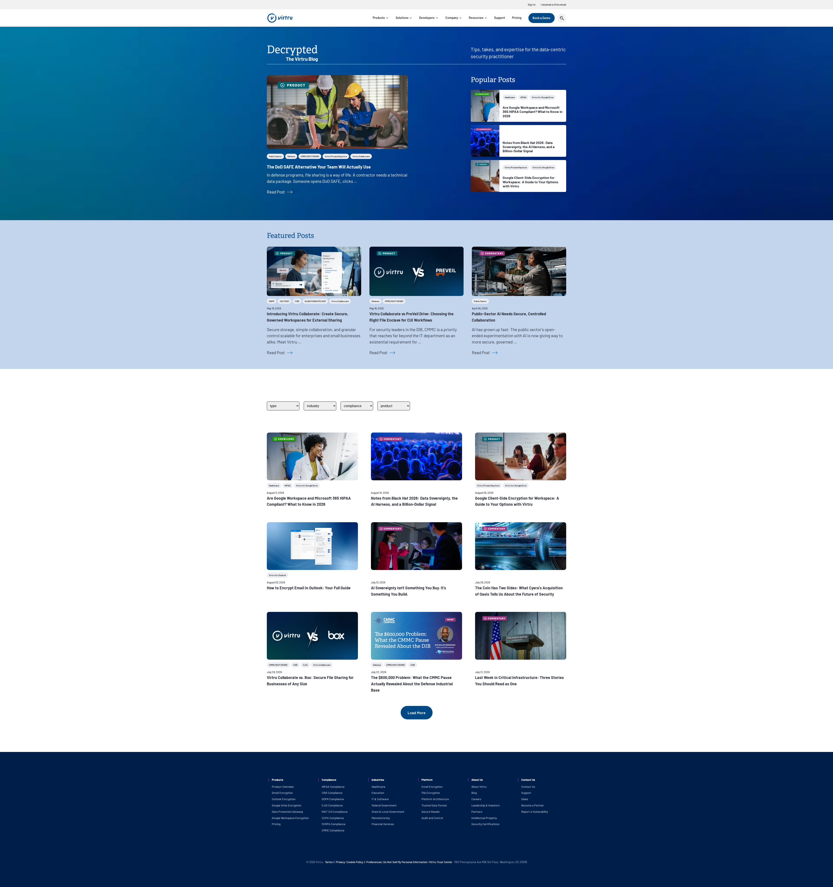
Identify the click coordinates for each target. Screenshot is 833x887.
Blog (474, 793)
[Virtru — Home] (280, 18)
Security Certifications (485, 824)
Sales (524, 799)
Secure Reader (430, 811)
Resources (476, 18)
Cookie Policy (355, 862)
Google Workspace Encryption (290, 818)
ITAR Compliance (332, 793)
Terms (329, 862)
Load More (417, 712)
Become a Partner (532, 805)
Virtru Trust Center (440, 862)
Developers (427, 18)
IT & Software (380, 799)
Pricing (516, 18)
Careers (476, 799)
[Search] (561, 18)
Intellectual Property (484, 818)
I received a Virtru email (553, 4)
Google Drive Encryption (286, 805)
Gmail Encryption (282, 793)
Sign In (532, 4)
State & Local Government (388, 811)
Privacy (340, 862)
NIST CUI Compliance (335, 811)
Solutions (402, 18)
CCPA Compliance (333, 818)
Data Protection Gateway (287, 811)
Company (451, 18)
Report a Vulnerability (534, 811)
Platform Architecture (435, 799)
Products (379, 18)
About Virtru (479, 786)
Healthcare (378, 786)
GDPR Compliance (333, 799)
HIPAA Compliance (333, 786)
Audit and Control (432, 818)
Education (378, 793)
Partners (476, 811)
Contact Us (528, 786)
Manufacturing (381, 818)
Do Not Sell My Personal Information (405, 862)
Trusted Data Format (434, 805)
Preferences (374, 862)
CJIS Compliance (332, 805)
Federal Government (384, 805)
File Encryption (430, 793)
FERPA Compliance (333, 824)
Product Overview (283, 786)
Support (499, 18)
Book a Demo (541, 18)
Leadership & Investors (485, 805)
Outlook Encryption (283, 799)
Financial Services (383, 824)
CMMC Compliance (333, 830)
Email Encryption (432, 786)
